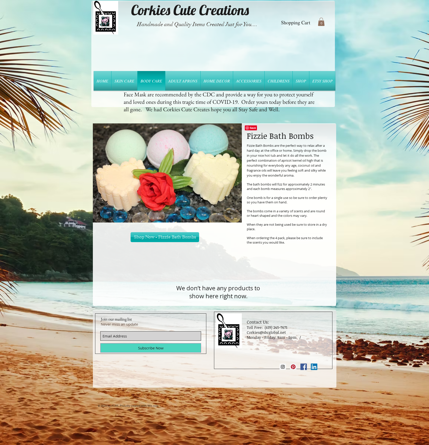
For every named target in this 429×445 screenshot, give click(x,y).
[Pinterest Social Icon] (293, 367)
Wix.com (152, 406)
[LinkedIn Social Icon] (314, 367)
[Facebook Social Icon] (303, 367)
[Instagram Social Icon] (283, 367)
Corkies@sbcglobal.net (266, 332)
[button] (321, 22)
